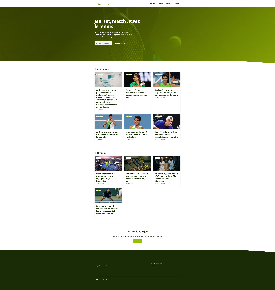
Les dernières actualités (103, 43)
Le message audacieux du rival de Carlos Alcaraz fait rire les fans (137, 134)
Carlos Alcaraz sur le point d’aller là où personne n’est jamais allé (108, 134)
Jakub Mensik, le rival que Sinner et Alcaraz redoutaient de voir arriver (167, 134)
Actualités (152, 3)
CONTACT (137, 241)
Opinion (161, 3)
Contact (177, 3)
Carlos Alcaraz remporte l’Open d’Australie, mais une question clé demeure (166, 92)
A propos (168, 3)
